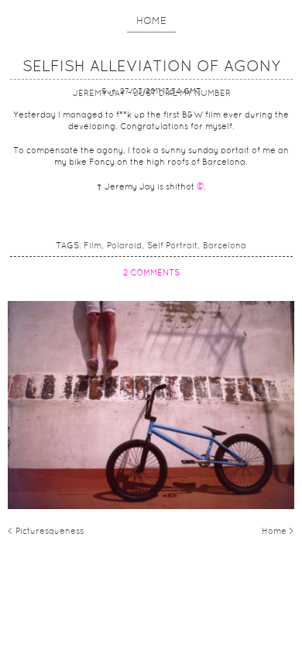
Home (151, 21)
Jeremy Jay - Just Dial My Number (152, 93)
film (92, 246)
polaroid (124, 246)
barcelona (224, 246)
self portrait (172, 246)
